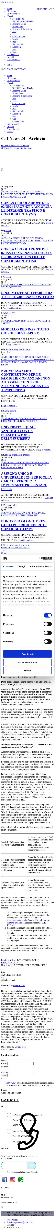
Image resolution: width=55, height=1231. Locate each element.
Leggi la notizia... (14, 308)
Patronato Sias (7, 1197)
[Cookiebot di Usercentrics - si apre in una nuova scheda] (39, 558)
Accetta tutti (28, 654)
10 (20, 547)
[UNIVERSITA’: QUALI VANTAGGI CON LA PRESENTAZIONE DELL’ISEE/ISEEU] (27, 421)
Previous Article (8, 960)
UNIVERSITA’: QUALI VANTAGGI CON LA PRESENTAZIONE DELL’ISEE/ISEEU (18, 432)
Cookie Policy (21, 1215)
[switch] (48, 624)
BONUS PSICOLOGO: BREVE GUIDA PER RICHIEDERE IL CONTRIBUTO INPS (24, 525)
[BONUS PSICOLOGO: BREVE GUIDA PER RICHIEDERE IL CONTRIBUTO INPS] (27, 515)
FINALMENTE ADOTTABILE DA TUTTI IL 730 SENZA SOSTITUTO (27, 295)
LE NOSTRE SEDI (15, 1165)
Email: (4, 1063)
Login (9, 64)
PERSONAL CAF (45, 9)
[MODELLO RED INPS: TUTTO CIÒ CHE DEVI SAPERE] (27, 323)
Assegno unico (10, 505)
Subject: (4, 1066)
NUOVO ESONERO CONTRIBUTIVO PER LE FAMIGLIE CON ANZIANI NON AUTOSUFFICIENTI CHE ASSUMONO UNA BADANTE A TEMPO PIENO (25, 380)
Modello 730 (9, 313)
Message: (5, 1072)
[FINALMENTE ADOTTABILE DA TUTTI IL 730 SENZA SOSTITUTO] (27, 287)
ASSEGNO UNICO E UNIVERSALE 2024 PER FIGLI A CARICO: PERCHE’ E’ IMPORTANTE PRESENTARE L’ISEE (26, 481)
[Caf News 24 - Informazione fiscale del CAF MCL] (2, 169)
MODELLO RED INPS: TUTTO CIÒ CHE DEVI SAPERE (25, 331)
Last (27, 547)
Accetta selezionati (27, 662)
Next (23, 547)
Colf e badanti (10, 411)
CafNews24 (11, 1083)
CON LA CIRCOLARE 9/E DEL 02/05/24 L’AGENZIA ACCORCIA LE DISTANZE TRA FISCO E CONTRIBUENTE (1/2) (26, 255)
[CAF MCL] (7, 2)
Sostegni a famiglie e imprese (17, 349)
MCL (3, 1195)
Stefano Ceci (20, 1047)
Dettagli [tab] (21, 566)
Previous (5, 547)
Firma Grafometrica (38, 1215)
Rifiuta (27, 670)
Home (4, 145)
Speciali (7, 230)
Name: (4, 1060)
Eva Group (38, 1212)
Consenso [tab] (8, 566)
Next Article (6, 965)
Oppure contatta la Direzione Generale (22, 1172)
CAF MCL (10, 1100)
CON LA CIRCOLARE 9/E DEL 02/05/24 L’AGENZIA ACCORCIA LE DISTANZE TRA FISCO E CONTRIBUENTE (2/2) (26, 208)
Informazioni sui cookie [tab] (41, 566)
